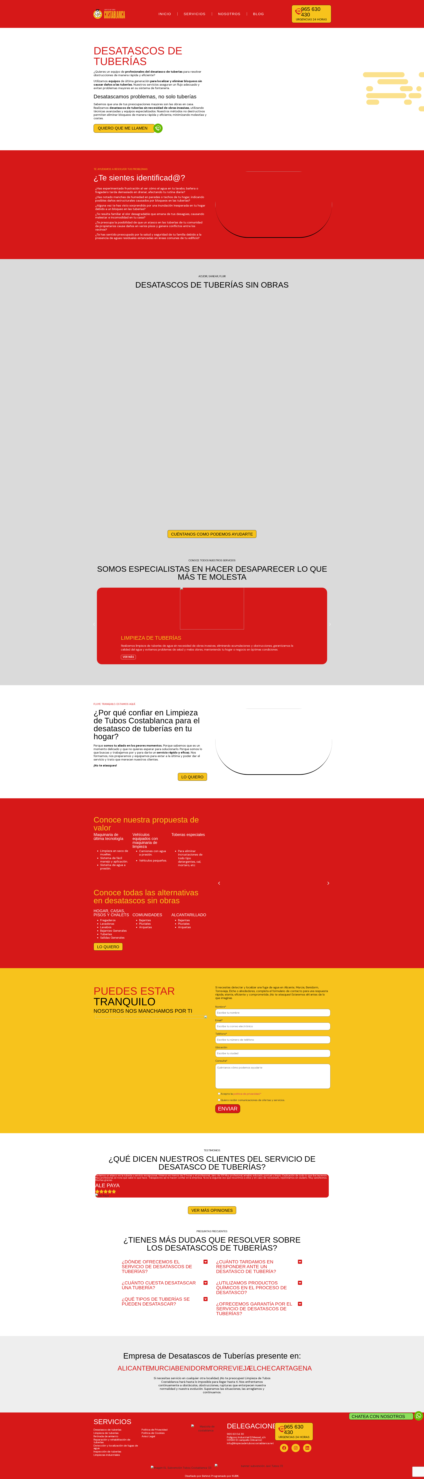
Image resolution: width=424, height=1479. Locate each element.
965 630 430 (310, 12)
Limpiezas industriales (107, 1455)
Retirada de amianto (106, 1436)
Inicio (165, 14)
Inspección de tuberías (107, 1451)
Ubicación (221, 1047)
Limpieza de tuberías (106, 1433)
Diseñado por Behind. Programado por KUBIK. (212, 1476)
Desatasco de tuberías (107, 1429)
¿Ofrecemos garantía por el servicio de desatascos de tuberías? (254, 1308)
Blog (258, 14)
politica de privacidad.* (247, 1094)
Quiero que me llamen (122, 128)
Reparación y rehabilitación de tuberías (112, 1441)
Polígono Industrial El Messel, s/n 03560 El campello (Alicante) (246, 1439)
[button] (94, 624)
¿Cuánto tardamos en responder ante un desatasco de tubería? (246, 1266)
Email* (219, 1020)
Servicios (195, 14)
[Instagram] (296, 1448)
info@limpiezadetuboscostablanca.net (250, 1443)
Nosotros (229, 14)
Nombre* (220, 1006)
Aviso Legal (148, 1436)
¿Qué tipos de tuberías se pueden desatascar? (156, 1302)
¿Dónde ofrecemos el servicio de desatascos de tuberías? (157, 1266)
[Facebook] (284, 1448)
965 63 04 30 (235, 1434)
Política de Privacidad (154, 1429)
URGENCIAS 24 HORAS (311, 19)
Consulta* (221, 1061)
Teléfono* (221, 1033)
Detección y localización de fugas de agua (116, 1447)
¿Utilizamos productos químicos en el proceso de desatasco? (251, 1287)
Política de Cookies (153, 1433)
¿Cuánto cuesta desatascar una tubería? (159, 1285)
